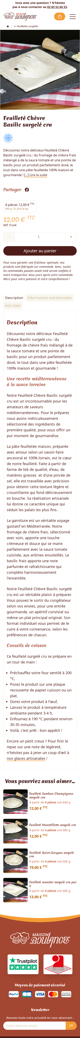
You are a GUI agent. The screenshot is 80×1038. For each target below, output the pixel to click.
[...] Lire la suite (35, 175)
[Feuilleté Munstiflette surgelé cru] (15, 831)
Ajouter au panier (40, 251)
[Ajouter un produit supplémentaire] (71, 236)
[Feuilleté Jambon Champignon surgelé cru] (15, 801)
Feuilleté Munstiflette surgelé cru (52, 825)
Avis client (13, 305)
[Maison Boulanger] (20, 16)
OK (71, 1025)
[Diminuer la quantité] (9, 236)
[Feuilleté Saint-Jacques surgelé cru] (15, 860)
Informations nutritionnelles (50, 298)
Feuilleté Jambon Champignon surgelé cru (51, 795)
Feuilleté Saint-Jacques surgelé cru (51, 854)
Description (14, 298)
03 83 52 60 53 (57, 7)
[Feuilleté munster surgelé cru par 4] (15, 890)
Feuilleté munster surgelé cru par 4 (52, 884)
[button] (59, 16)
